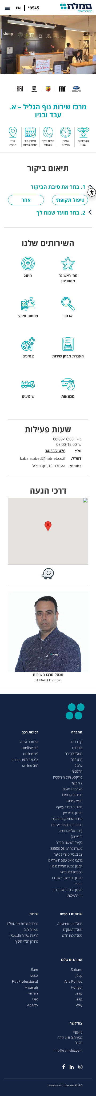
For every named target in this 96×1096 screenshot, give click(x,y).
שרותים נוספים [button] (71, 914)
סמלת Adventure (69, 923)
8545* (77, 1032)
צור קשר (76, 783)
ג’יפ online (30, 748)
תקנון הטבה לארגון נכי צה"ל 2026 (67, 893)
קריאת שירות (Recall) (24, 935)
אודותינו (77, 748)
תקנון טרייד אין (72, 813)
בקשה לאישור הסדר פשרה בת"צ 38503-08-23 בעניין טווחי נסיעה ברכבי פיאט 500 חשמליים (65, 851)
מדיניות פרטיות (72, 795)
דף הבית (76, 742)
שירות (33, 914)
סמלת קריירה (73, 753)
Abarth (32, 1005)
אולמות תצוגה (29, 742)
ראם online (30, 765)
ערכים (78, 765)
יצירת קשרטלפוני (48, 143)
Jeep (79, 975)
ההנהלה (76, 759)
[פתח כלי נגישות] (91, 192)
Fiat (35, 999)
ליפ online (30, 753)
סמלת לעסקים (72, 929)
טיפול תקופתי (70, 200)
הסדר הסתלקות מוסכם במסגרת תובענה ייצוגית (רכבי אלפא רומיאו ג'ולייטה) (66, 828)
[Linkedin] (69, 1064)
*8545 (33, 8)
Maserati (31, 987)
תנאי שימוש (74, 801)
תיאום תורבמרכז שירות (30, 143)
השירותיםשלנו (83, 143)
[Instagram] (78, 1064)
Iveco (34, 975)
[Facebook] (61, 1064)
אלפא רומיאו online (24, 759)
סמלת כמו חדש (72, 935)
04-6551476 (55, 450)
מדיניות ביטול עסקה (69, 807)
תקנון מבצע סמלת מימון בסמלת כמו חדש (66, 869)
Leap (78, 993)
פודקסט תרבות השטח (67, 777)
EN (18, 7)
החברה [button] (76, 732)
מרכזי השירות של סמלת (22, 923)
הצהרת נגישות (72, 789)
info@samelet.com (68, 1050)
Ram (34, 969)
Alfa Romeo (73, 981)
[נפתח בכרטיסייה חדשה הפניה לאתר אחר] (48, 573)
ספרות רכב (31, 929)
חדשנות (77, 771)
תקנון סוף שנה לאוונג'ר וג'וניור (66, 881)
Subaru (76, 969)
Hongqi (76, 987)
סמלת (76, 7)
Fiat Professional (25, 981)
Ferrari (32, 993)
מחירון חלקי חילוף (26, 941)
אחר (26, 200)
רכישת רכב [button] (30, 732)
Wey (79, 1005)
